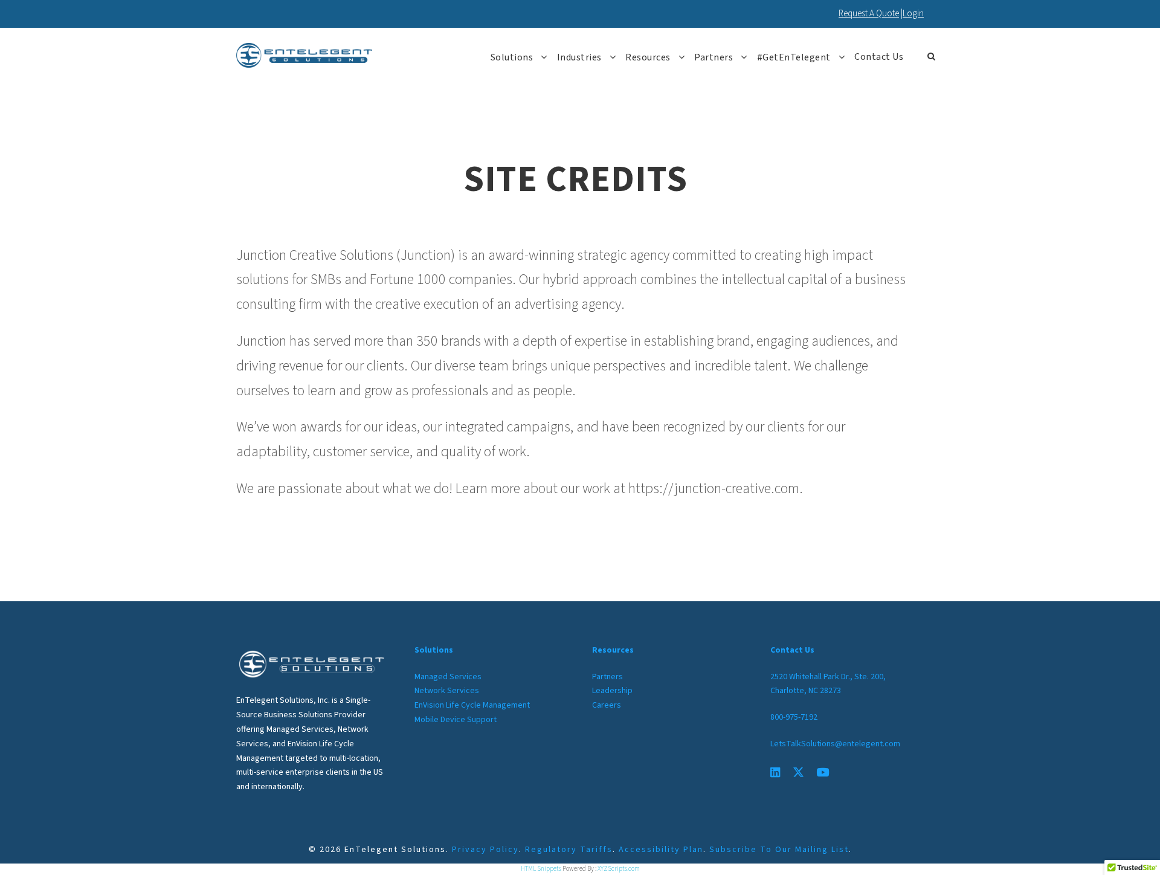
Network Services (446, 691)
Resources (648, 57)
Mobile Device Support (455, 720)
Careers (606, 705)
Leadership (612, 691)
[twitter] (798, 773)
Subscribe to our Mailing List (779, 850)
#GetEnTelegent (794, 57)
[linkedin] (775, 773)
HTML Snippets (541, 868)
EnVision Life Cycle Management (472, 705)
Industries (579, 57)
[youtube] (822, 773)
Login (913, 13)
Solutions (512, 57)
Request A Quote (869, 13)
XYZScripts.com (619, 868)
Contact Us (878, 56)
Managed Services (448, 677)
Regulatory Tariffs (569, 850)
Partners (713, 57)
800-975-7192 (793, 717)
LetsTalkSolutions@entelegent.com (835, 744)
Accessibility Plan (661, 850)
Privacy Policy (485, 850)
